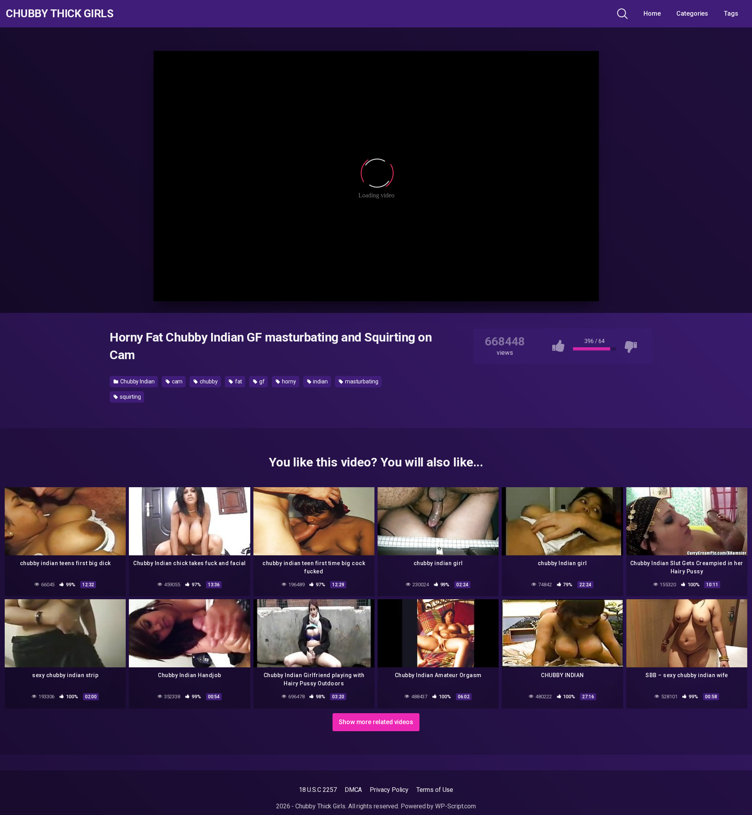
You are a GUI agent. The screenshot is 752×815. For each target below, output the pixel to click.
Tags (731, 13)
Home (652, 13)
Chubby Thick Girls (59, 14)
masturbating (361, 381)
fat (238, 381)
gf (261, 381)
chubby (208, 381)
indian (319, 381)
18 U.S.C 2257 (318, 789)
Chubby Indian (137, 381)
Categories (692, 13)
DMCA (353, 789)
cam (177, 381)
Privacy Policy (389, 789)
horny (288, 381)
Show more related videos (376, 722)
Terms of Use (434, 789)
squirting (130, 397)
